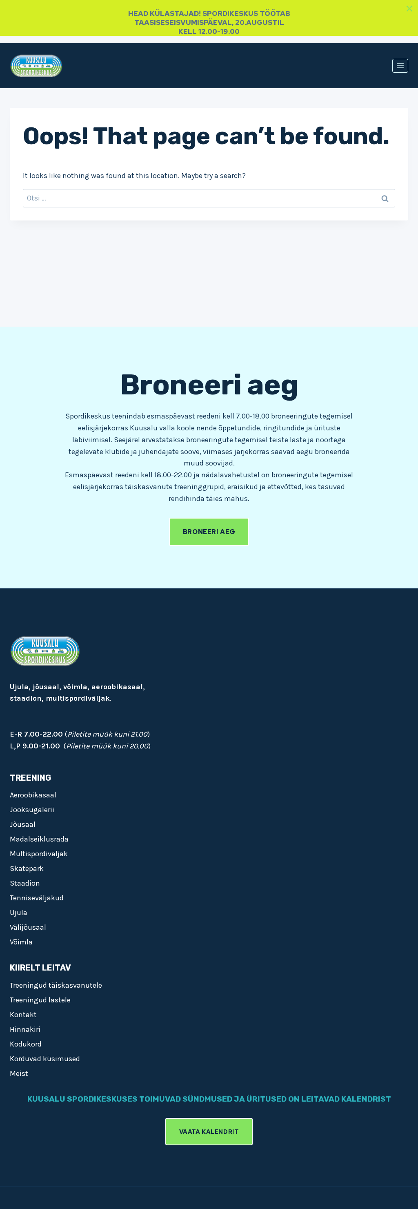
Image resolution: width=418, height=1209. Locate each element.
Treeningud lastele (40, 999)
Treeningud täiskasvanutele (56, 985)
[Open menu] (400, 65)
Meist (19, 1073)
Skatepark (27, 868)
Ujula (18, 912)
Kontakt (23, 1014)
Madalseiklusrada (39, 839)
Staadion (25, 883)
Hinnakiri (25, 1029)
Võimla (21, 941)
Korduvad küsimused (45, 1058)
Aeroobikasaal (33, 794)
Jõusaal (23, 824)
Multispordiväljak (39, 853)
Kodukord (26, 1044)
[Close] (409, 8)
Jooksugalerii (32, 809)
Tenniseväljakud (37, 897)
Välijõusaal (28, 927)
